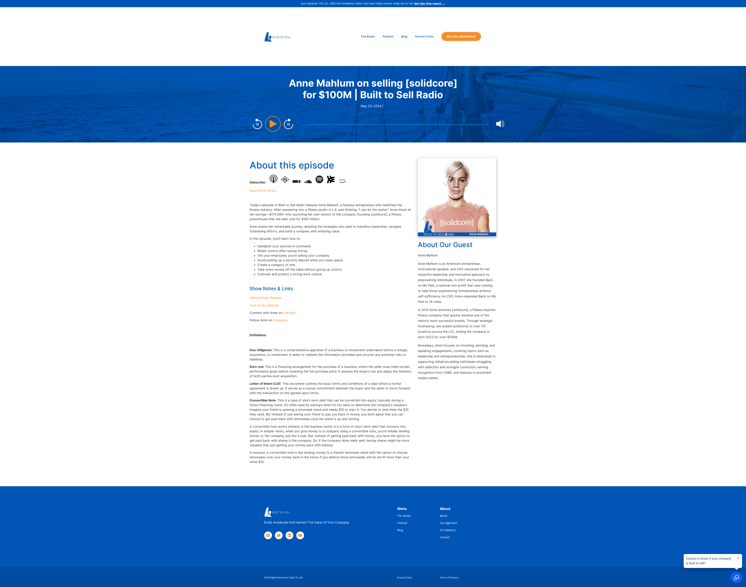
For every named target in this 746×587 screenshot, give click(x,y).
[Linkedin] (289, 535)
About (443, 516)
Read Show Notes (263, 191)
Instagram (280, 320)
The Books (368, 36)
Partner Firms (424, 36)
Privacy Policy (404, 577)
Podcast (388, 36)
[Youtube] (300, 535)
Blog (404, 36)
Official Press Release (265, 298)
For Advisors (448, 530)
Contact (445, 537)
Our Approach (448, 523)
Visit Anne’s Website (264, 305)
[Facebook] (268, 535)
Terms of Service (449, 577)
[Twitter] (279, 535)
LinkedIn (289, 313)
